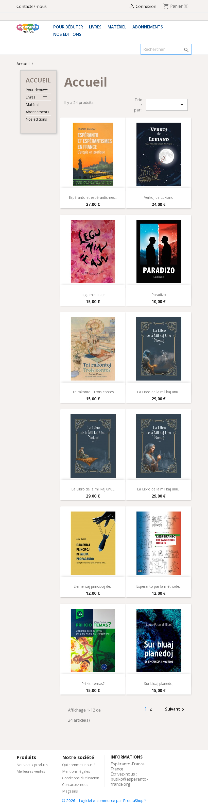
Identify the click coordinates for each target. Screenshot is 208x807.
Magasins (70, 791)
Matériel (117, 27)
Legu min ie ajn (93, 294)
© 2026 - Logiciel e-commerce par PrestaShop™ (104, 800)
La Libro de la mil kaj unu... (158, 391)
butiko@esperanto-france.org (129, 781)
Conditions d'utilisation (80, 778)
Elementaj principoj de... (93, 586)
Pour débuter (68, 27)
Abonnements (147, 27)
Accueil (38, 80)
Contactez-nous (31, 6)
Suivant (175, 709)
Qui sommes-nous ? (78, 764)
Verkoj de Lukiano (159, 197)
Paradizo (158, 294)
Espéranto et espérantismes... (93, 197)
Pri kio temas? (93, 683)
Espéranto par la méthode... (158, 586)
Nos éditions (67, 34)
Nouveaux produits (32, 764)
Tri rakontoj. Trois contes (93, 391)
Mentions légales (76, 771)
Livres (95, 27)
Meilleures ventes (30, 771)
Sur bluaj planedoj (159, 683)
